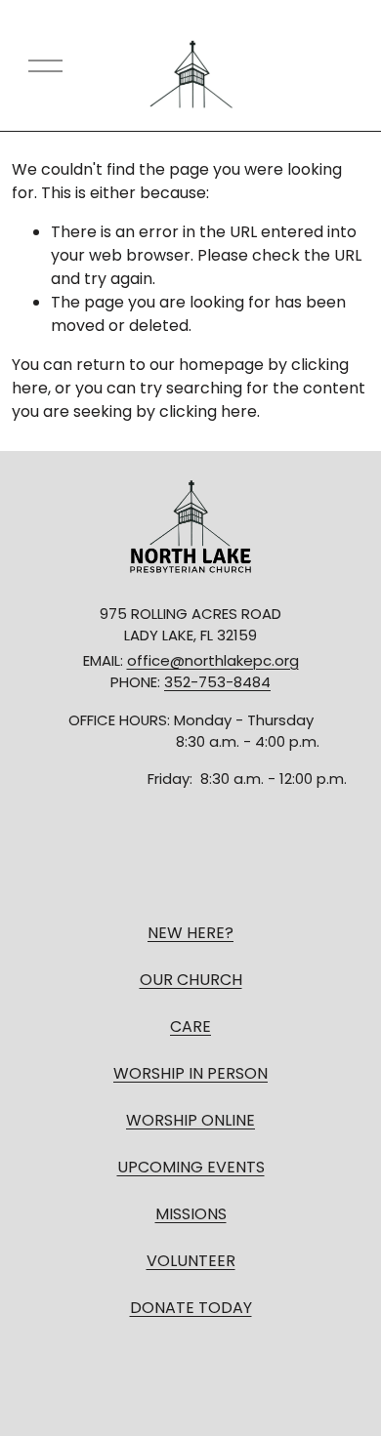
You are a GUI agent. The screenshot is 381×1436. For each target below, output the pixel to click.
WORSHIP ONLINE (190, 1120)
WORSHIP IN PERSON (190, 1073)
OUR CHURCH (191, 979)
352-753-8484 (217, 682)
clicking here (208, 411)
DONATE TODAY (191, 1307)
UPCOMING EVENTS (191, 1167)
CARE (190, 1026)
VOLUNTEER (191, 1261)
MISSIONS (191, 1214)
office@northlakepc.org (213, 660)
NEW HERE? (190, 933)
